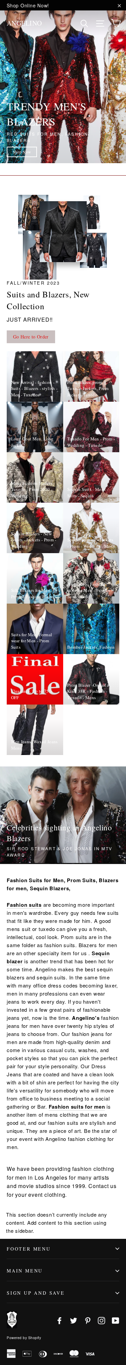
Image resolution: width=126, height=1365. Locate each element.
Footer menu (29, 1249)
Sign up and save (36, 1293)
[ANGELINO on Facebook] (59, 1320)
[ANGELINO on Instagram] (101, 1320)
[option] (63, 82)
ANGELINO (24, 23)
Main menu (25, 1270)
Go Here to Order (31, 336)
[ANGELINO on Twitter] (73, 1320)
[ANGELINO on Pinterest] (87, 1320)
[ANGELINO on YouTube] (115, 1320)
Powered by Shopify (24, 1337)
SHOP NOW (22, 151)
